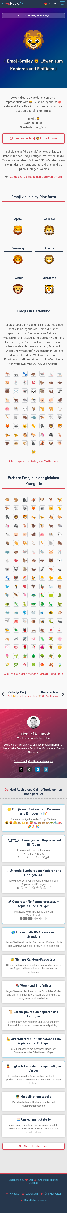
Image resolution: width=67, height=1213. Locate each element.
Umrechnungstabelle (34, 1119)
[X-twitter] (21, 769)
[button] (62, 3)
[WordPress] (46, 769)
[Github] (29, 769)
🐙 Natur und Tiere (33, 673)
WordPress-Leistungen (40, 761)
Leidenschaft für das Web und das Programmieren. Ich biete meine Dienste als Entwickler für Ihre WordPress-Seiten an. (33, 748)
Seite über (20, 761)
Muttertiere (33, 461)
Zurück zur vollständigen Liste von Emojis (36, 176)
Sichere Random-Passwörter (33, 959)
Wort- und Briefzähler (33, 985)
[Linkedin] (37, 769)
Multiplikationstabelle (33, 1097)
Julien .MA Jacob (33, 734)
